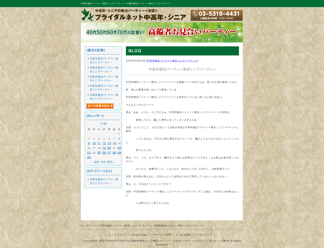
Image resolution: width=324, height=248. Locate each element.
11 (99, 143)
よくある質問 (183, 234)
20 (109, 148)
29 (119, 152)
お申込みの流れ (139, 234)
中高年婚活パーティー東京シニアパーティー (172, 60)
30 (89, 157)
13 (109, 143)
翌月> (110, 162)
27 (109, 152)
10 (94, 143)
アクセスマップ (203, 234)
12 (104, 143)
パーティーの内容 (162, 234)
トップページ (119, 234)
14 (114, 143)
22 (119, 148)
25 (99, 152)
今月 (103, 162)
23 (89, 152)
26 (104, 152)
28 (114, 152)
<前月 (96, 162)
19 (104, 148)
